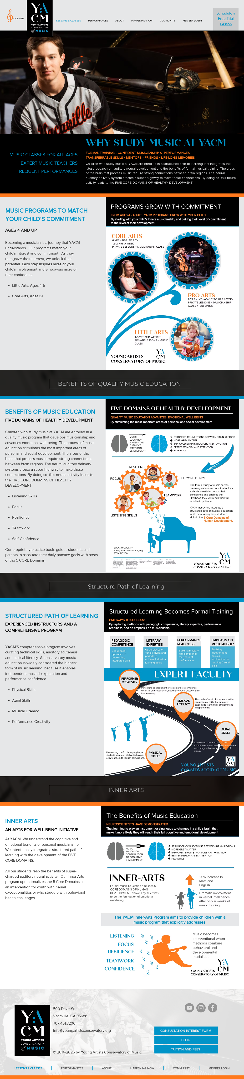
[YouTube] (189, 1007)
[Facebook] (212, 1007)
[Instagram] (201, 1007)
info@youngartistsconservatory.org (82, 1030)
